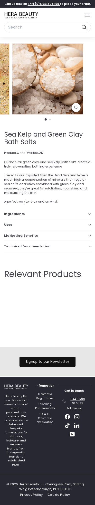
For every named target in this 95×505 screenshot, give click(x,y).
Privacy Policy (31, 494)
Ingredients (14, 214)
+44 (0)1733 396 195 (44, 4)
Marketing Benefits (21, 235)
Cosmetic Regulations (45, 396)
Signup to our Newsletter (47, 361)
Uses (8, 224)
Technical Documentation (27, 246)
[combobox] (47, 27)
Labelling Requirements (45, 406)
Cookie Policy (59, 494)
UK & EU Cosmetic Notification (45, 418)
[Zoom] (75, 107)
